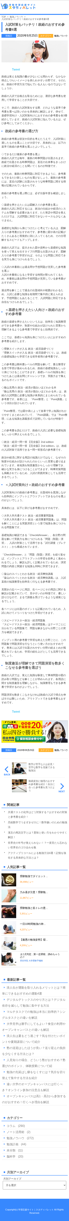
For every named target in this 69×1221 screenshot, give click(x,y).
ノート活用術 (15, 1132)
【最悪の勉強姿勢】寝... (34, 939)
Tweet (16, 69)
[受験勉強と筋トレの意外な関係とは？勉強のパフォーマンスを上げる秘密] (8, 916)
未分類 (11, 1150)
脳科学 (11, 1156)
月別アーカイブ (12, 1178)
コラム (11, 1125)
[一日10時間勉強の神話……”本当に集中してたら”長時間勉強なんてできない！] (8, 932)
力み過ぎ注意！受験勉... (34, 892)
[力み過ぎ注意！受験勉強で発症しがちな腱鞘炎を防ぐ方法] (8, 900)
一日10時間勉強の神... (33, 923)
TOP (3, 17)
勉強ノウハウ (61, 36)
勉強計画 (12, 1144)
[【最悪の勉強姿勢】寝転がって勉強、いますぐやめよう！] (8, 948)
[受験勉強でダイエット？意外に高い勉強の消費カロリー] (8, 884)
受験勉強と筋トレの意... (34, 907)
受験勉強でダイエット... (34, 876)
